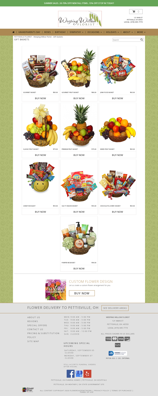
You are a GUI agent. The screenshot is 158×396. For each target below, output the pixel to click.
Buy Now (40, 98)
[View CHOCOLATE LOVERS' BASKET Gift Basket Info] (117, 182)
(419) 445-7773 (136, 22)
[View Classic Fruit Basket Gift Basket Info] (40, 125)
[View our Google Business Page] (79, 377)
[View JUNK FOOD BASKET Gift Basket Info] (117, 68)
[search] (142, 39)
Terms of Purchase (122, 390)
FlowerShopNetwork (81, 390)
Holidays (111, 32)
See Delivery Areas (115, 308)
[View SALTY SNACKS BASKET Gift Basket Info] (79, 182)
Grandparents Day (29, 32)
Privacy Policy (101, 390)
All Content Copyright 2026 (54, 390)
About (126, 32)
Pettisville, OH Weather (65, 384)
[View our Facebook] (71, 377)
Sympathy (75, 32)
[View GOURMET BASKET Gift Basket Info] (40, 68)
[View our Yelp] (87, 377)
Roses (47, 32)
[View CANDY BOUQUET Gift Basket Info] (40, 177)
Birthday (60, 32)
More (140, 32)
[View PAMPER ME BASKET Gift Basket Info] (79, 238)
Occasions (93, 32)
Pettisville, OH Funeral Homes (65, 380)
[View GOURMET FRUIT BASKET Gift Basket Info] (79, 68)
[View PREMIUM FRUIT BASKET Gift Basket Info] (79, 125)
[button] (136, 11)
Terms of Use (87, 392)
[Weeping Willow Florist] (79, 19)
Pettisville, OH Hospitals (94, 380)
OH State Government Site (91, 384)
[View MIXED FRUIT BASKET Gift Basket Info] (117, 125)
